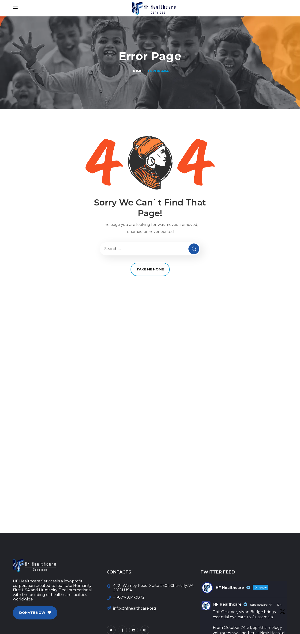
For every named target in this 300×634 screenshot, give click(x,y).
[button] (35, 612)
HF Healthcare (227, 604)
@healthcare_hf (261, 604)
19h (279, 604)
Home (136, 71)
